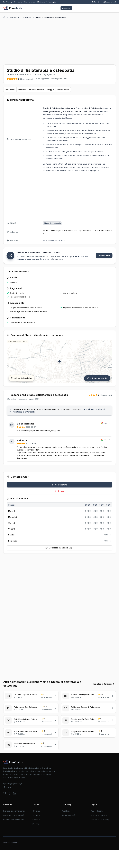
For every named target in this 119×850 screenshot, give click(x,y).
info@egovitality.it (108, 2)
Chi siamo (37, 811)
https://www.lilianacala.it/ (54, 240)
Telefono (22, 89)
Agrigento (14, 17)
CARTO (24, 342)
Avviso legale (97, 811)
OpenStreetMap (14, 342)
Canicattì (27, 17)
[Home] (4, 17)
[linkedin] (14, 793)
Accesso (66, 8)
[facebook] (9, 793)
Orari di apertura (36, 89)
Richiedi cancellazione (13, 819)
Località (36, 819)
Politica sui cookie (99, 815)
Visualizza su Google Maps (61, 548)
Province (36, 824)
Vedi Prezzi (104, 255)
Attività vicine (63, 89)
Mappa (50, 89)
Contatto (36, 815)
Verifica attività (68, 815)
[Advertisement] (59, 41)
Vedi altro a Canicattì (102, 684)
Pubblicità (66, 811)
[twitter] (4, 793)
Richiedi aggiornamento (14, 811)
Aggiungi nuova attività (13, 815)
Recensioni (10, 89)
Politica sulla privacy (100, 819)
